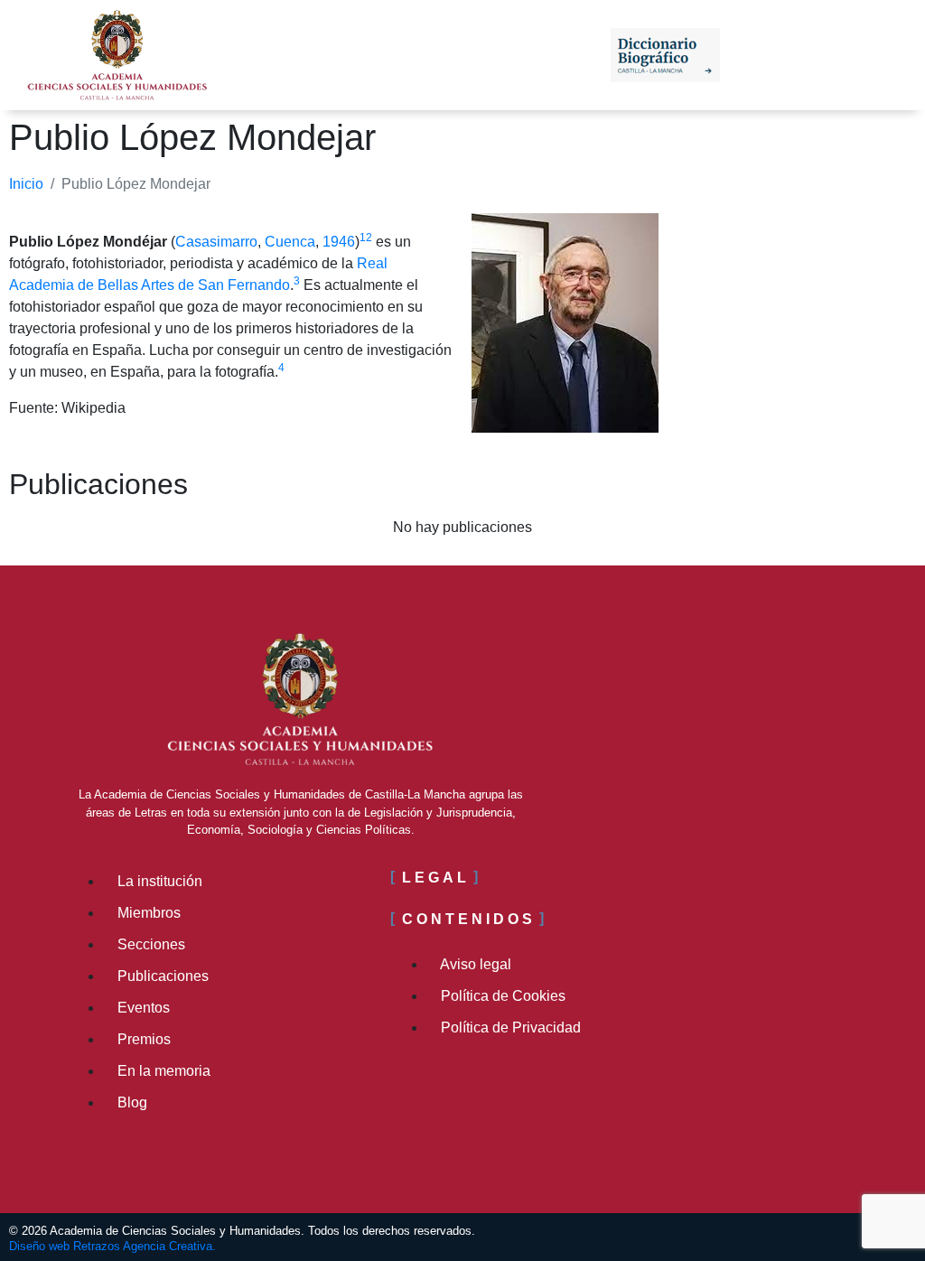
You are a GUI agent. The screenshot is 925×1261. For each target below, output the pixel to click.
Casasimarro (216, 241)
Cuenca (290, 241)
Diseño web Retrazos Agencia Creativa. (112, 1246)
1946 (338, 241)
